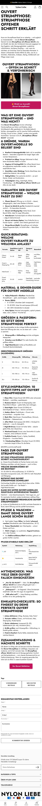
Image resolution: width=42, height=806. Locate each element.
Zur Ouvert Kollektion (21, 666)
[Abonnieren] (37, 767)
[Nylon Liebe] (21, 7)
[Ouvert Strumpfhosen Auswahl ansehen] (21, 85)
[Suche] (7, 7)
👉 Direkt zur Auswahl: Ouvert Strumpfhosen (21, 105)
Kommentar (4, 719)
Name (3, 702)
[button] (40, 7)
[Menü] (2, 7)
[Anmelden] (35, 7)
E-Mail (3, 710)
